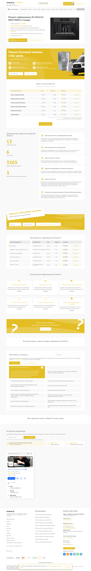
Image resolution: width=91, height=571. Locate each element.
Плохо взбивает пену (37, 260)
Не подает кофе (36, 253)
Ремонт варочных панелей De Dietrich (44, 528)
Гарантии (48, 9)
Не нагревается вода (37, 245)
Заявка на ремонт (63, 9)
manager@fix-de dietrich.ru (69, 528)
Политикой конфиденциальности (37, 439)
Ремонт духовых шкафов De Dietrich (43, 531)
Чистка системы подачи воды (18, 102)
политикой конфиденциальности (25, 226)
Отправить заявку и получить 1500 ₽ (48, 224)
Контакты (70, 9)
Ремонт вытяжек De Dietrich (41, 539)
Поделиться (64, 554)
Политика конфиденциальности (45, 562)
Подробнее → (76, 245)
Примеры (9, 524)
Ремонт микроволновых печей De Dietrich (45, 533)
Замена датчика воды (16, 110)
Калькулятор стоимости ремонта (14, 542)
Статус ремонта (80, 9)
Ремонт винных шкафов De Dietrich (43, 542)
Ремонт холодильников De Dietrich (43, 520)
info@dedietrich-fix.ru (68, 524)
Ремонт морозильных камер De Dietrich (44, 536)
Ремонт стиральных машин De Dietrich (44, 522)
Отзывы (38, 9)
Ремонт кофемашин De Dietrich (42, 517)
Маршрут (12, 478)
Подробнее (19, 291)
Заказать (76, 94)
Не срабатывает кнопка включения (38, 265)
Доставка (43, 9)
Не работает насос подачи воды (39, 249)
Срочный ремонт (23, 9)
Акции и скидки (55, 9)
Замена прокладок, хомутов (17, 98)
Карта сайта (9, 551)
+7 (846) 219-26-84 (43, 3)
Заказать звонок (45, 329)
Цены (30, 9)
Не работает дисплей (37, 257)
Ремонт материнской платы (17, 94)
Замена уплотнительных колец (18, 106)
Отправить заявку (31, 73)
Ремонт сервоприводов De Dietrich (43, 514)
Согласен (68, 566)
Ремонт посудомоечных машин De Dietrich (45, 525)
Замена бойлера (15, 114)
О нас (34, 9)
